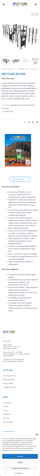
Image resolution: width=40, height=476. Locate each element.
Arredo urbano (8, 383)
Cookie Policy (19, 473)
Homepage (7, 403)
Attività (5, 406)
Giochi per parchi (8, 69)
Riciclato (34, 69)
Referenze (6, 414)
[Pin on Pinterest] (32, 122)
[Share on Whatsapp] (36, 122)
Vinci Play (9, 111)
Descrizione (18, 179)
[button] (37, 434)
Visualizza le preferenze (20, 468)
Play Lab (6, 418)
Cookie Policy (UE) (9, 387)
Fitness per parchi (9, 376)
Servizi (5, 410)
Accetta (20, 456)
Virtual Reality (8, 422)
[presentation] (5, 36)
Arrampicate (23, 69)
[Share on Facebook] (24, 122)
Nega (20, 462)
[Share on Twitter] (28, 122)
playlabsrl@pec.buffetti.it (15, 361)
